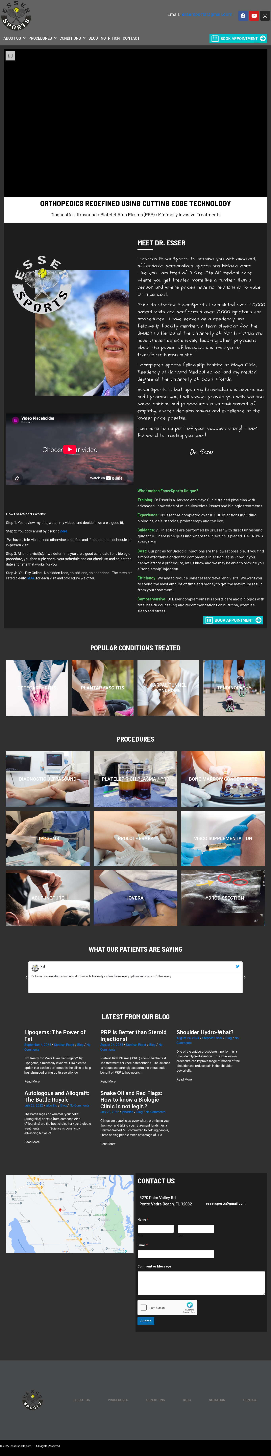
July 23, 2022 (33, 1105)
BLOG (93, 38)
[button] (26, 977)
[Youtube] (254, 16)
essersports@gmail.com (207, 14)
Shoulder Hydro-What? (205, 1032)
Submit (145, 1321)
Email (142, 1245)
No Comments (79, 1105)
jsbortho (51, 1105)
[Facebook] (243, 16)
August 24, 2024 (111, 1045)
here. (64, 531)
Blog (80, 1045)
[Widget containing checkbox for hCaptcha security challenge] (167, 1307)
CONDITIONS (70, 38)
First (140, 1235)
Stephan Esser (64, 1045)
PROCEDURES (40, 38)
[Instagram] (265, 16)
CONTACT (131, 38)
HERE (31, 578)
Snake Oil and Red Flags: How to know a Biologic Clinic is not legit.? (132, 1100)
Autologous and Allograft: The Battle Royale (57, 1096)
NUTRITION (110, 38)
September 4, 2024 (37, 1045)
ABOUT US (12, 38)
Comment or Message (154, 1266)
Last (180, 1235)
